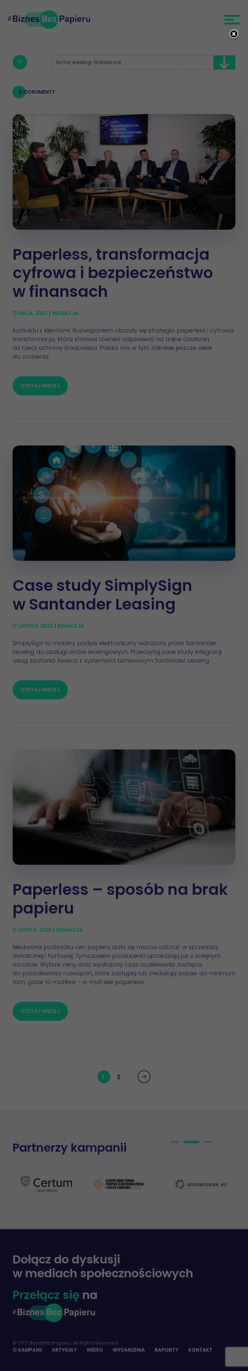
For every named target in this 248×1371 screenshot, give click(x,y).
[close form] (234, 34)
